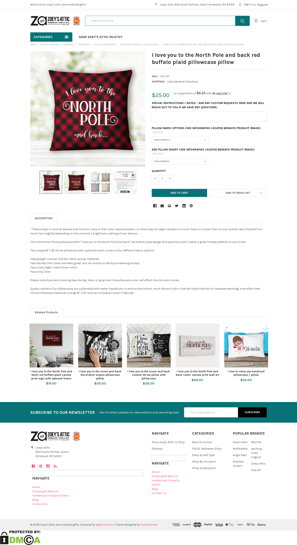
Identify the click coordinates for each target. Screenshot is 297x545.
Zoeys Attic (258, 463)
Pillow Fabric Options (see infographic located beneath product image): (206, 130)
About (36, 487)
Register (262, 4)
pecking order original (256, 453)
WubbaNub (240, 448)
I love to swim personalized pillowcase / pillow (246, 373)
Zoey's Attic (240, 442)
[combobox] (167, 21)
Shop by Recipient (204, 468)
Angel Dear (240, 455)
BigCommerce (105, 524)
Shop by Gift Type (203, 455)
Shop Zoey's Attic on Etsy (100, 37)
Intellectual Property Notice (50, 495)
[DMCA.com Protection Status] (20, 537)
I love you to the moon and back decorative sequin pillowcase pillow (100, 375)
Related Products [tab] (46, 312)
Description (44, 218)
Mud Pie (256, 442)
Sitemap (157, 448)
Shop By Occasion (204, 461)
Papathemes (149, 524)
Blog (35, 500)
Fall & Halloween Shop (207, 448)
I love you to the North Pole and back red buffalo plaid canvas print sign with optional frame (51, 375)
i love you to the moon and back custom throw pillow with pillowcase (148, 375)
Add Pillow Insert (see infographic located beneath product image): (203, 151)
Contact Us (39, 504)
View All (256, 470)
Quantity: (159, 171)
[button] (202, 93)
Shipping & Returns (45, 491)
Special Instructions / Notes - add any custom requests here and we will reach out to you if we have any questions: (208, 105)
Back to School (202, 442)
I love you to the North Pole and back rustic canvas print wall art (197, 373)
